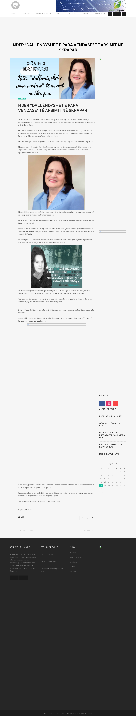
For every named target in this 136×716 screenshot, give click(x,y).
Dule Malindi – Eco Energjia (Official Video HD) (112, 435)
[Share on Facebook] (27, 517)
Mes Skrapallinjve (109, 454)
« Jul (101, 492)
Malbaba (73, 571)
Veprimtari (73, 562)
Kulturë (72, 567)
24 (101, 485)
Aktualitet (73, 553)
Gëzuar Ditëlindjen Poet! (48, 561)
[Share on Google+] (32, 517)
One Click (89, 713)
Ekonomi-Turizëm (76, 557)
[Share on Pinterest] (35, 517)
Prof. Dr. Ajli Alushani (111, 416)
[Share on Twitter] (29, 517)
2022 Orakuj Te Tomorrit (52, 713)
